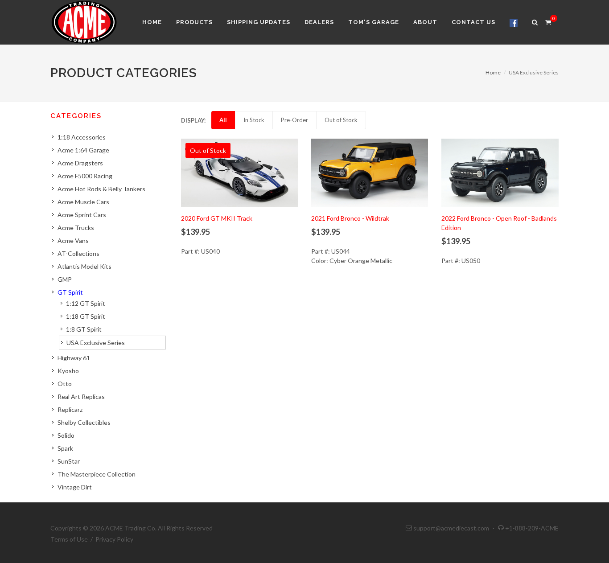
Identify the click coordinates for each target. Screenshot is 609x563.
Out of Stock (341, 119)
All (223, 119)
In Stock (253, 119)
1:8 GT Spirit (84, 329)
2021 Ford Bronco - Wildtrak (350, 218)
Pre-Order (294, 119)
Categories (76, 116)
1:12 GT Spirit (85, 303)
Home (493, 72)
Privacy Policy (114, 539)
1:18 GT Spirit (85, 316)
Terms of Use (69, 539)
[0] (548, 21)
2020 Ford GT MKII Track (216, 218)
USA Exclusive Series (95, 342)
